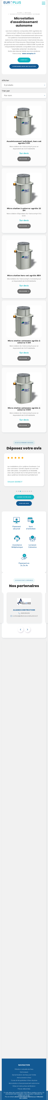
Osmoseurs (24, 1072)
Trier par (6, 91)
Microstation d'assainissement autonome (25, 14)
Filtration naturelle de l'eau (24, 1069)
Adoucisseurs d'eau (24, 1078)
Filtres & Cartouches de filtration (24, 1086)
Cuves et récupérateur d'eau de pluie (24, 1080)
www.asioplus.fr (29, 53)
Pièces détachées (24, 1089)
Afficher (5, 80)
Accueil (19, 12)
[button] (16, 491)
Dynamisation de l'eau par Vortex (24, 1075)
